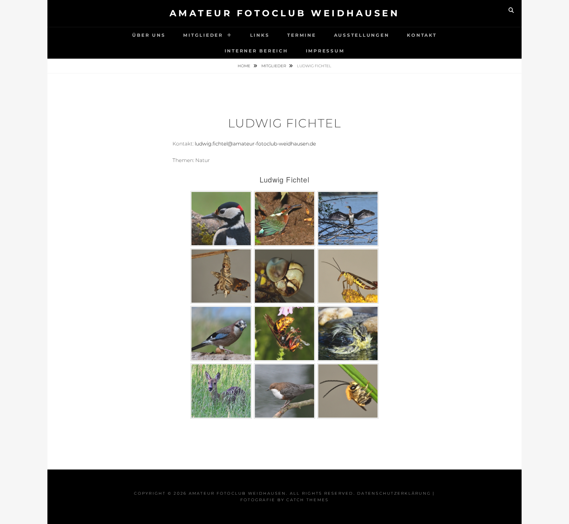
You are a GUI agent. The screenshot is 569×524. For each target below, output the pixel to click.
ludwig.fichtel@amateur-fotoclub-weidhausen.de (255, 144)
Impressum (325, 51)
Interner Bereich (256, 51)
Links (260, 35)
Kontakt (422, 35)
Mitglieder (203, 35)
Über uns (148, 35)
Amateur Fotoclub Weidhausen (285, 13)
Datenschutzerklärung (394, 493)
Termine (301, 35)
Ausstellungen (361, 35)
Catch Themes (307, 499)
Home (244, 65)
